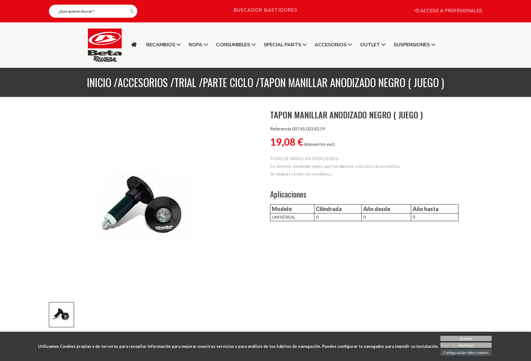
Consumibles (233, 44)
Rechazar (466, 345)
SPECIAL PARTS (283, 44)
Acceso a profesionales (450, 11)
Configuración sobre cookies (466, 353)
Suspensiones (412, 44)
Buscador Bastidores (265, 10)
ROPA (196, 44)
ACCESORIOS (331, 44)
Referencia (280, 129)
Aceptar (466, 338)
